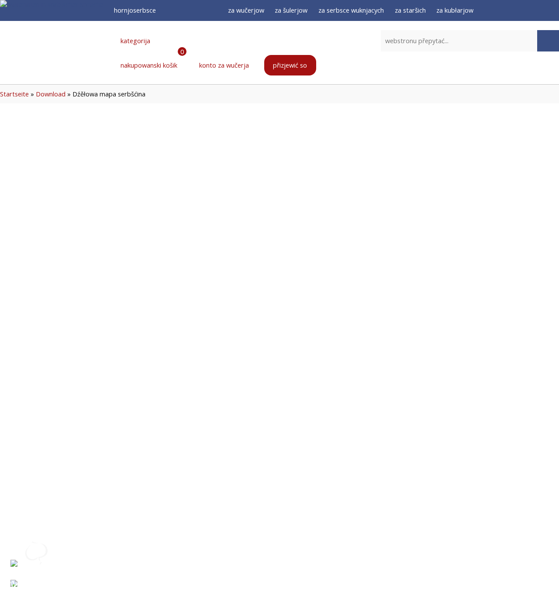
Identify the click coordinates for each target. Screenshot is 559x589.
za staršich (410, 10)
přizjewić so (290, 65)
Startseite (14, 94)
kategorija (134, 41)
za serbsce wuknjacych (351, 10)
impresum (319, 544)
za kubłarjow (454, 10)
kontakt (246, 564)
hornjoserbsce (136, 10)
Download (51, 94)
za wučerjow (246, 10)
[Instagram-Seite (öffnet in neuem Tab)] (523, 10)
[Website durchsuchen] (548, 41)
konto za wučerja (223, 65)
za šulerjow (291, 10)
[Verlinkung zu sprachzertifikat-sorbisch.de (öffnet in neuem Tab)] (36, 550)
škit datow (321, 564)
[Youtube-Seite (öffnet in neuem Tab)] (538, 10)
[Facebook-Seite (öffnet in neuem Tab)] (507, 10)
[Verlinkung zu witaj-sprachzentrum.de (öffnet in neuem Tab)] (36, 570)
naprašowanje (256, 544)
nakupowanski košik (151, 60)
